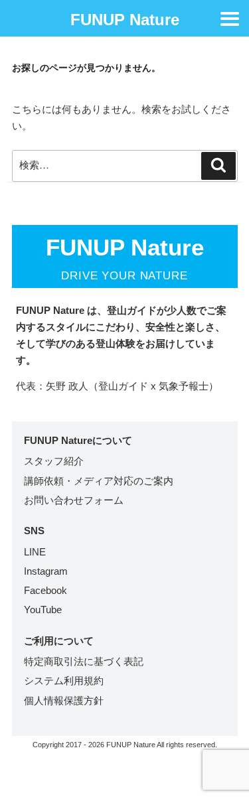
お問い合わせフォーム (74, 500)
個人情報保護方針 (64, 700)
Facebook (45, 590)
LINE (35, 551)
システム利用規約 (64, 680)
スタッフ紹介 (54, 461)
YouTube (43, 609)
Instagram (46, 571)
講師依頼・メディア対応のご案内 (98, 480)
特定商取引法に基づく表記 (83, 661)
